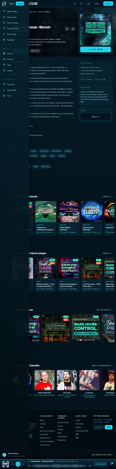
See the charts (103, 310)
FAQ (41, 427)
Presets (78, 427)
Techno (60, 429)
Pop (61, 281)
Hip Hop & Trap (63, 422)
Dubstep (68, 151)
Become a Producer (47, 431)
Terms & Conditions (47, 441)
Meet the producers (101, 365)
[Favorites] (81, 3)
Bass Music (44, 151)
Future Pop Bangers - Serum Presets (69, 285)
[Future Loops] (95, 117)
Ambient (33, 151)
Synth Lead (45, 166)
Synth (36, 166)
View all (106, 196)
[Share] (73, 29)
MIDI (77, 438)
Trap (39, 281)
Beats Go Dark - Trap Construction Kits (45, 285)
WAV (77, 434)
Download (47, 219)
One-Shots (80, 424)
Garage (43, 156)
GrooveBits (73, 289)
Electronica (33, 156)
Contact (43, 424)
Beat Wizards (50, 289)
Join (108, 427)
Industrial (61, 156)
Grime (52, 156)
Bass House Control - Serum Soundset (86, 345)
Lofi (84, 281)
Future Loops (50, 232)
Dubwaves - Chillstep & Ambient (45, 229)
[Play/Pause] (18, 464)
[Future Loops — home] (4, 3)
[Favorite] (38, 204)
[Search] (74, 3)
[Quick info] (30, 204)
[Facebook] (30, 436)
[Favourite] (67, 29)
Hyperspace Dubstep (88, 229)
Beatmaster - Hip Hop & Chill (42, 461)
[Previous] (13, 464)
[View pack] (5, 464)
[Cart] (88, 3)
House (60, 426)
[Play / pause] (95, 29)
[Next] (23, 464)
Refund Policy (45, 438)
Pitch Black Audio (75, 232)
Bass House (110, 281)
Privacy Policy (45, 445)
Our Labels (44, 434)
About (42, 420)
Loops (78, 420)
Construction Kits (82, 431)
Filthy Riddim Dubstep (65, 229)
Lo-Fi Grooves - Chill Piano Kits (91, 285)
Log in (11, 3)
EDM (59, 433)
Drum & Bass (56, 151)
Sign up (20, 3)
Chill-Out (71, 461)
